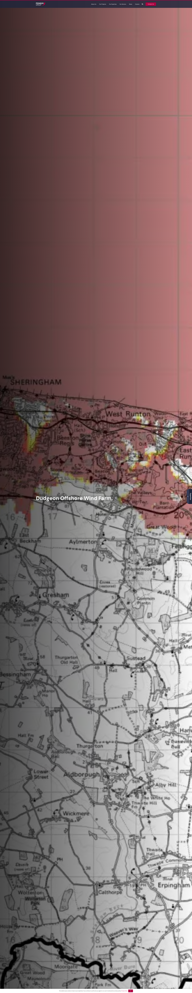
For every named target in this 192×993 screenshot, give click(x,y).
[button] (97, 4)
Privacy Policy (124, 991)
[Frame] (40, 4)
